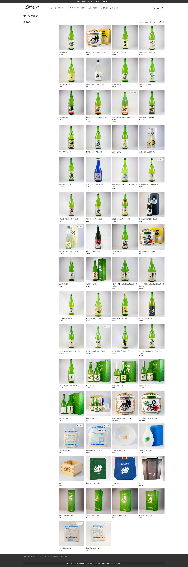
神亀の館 (32, 556)
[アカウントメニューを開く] (158, 8)
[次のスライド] (81, 38)
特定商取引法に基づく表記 (59, 556)
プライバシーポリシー (43, 556)
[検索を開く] (154, 8)
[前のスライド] (62, 38)
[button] (153, 22)
